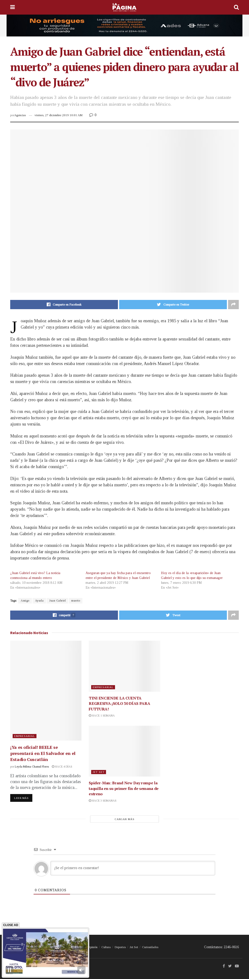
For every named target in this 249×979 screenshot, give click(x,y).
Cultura (106, 947)
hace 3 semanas (103, 800)
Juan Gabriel (57, 600)
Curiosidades (150, 947)
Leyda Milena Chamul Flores (32, 766)
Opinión (93, 947)
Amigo (25, 600)
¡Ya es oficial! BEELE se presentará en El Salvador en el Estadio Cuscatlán (42, 753)
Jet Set (99, 771)
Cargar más (124, 819)
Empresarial (24, 735)
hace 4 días (63, 766)
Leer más (21, 797)
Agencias (20, 115)
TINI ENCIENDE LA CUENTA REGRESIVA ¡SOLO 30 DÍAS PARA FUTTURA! (119, 703)
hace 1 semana (103, 715)
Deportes (120, 947)
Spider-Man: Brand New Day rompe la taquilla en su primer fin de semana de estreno (124, 788)
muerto (75, 600)
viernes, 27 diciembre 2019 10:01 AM (58, 115)
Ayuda (39, 600)
